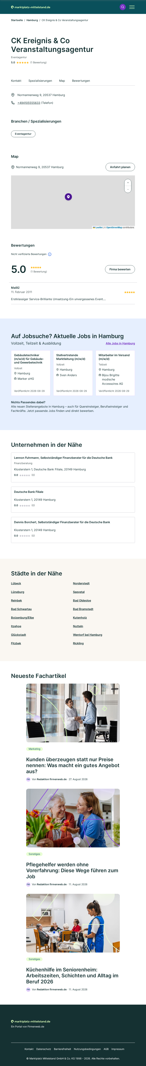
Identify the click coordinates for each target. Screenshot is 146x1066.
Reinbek (16, 600)
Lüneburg (17, 592)
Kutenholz (80, 617)
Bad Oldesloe (82, 600)
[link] (30, 373)
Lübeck (16, 583)
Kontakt (29, 1048)
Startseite (17, 20)
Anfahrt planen (120, 167)
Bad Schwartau (21, 609)
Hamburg (32, 20)
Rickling (78, 643)
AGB (106, 1048)
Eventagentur (23, 133)
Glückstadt (18, 634)
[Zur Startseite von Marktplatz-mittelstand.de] (30, 7)
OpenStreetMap (114, 227)
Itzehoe (16, 626)
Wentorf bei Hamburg (87, 634)
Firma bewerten (120, 269)
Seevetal (79, 592)
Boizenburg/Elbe (22, 617)
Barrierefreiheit (62, 1048)
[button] (123, 7)
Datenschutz (43, 1048)
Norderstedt (81, 583)
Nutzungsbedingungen (87, 1048)
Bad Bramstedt (83, 609)
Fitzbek (16, 643)
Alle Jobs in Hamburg (120, 343)
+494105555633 (28, 103)
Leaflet (99, 227)
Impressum (117, 1048)
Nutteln (78, 626)
